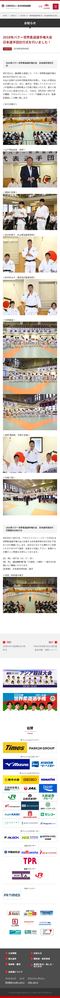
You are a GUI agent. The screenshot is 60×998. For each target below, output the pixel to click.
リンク (21, 978)
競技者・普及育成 (42, 959)
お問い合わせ (33, 982)
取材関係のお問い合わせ (15, 982)
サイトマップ (10, 978)
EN (40, 6)
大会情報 (12, 953)
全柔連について (15, 972)
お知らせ (38, 953)
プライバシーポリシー (36, 978)
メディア (7, 49)
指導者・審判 (14, 964)
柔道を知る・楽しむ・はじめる (44, 965)
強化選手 (12, 959)
